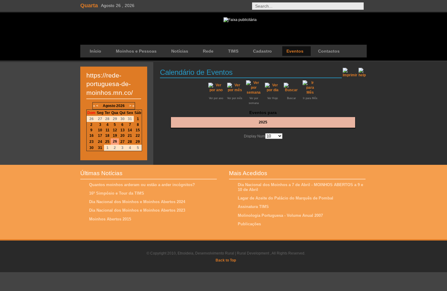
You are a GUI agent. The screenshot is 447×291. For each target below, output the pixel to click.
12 (115, 130)
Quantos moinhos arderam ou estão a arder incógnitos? (142, 184)
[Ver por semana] (253, 92)
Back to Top (226, 260)
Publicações (249, 224)
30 (91, 148)
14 (130, 130)
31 (100, 148)
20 (122, 135)
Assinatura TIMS (253, 206)
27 (122, 142)
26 (115, 141)
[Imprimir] (350, 71)
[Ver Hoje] (272, 90)
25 (107, 142)
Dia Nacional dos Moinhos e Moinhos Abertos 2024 (137, 201)
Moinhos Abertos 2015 (110, 219)
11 (107, 130)
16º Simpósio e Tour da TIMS (116, 193)
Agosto (109, 106)
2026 (120, 106)
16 (91, 135)
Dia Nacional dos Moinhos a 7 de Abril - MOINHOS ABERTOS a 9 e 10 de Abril (300, 187)
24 (100, 142)
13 (122, 130)
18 (107, 135)
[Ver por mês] (234, 90)
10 (100, 130)
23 (91, 142)
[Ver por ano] (216, 90)
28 (130, 142)
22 (138, 135)
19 (115, 135)
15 (138, 130)
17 (100, 135)
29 (138, 142)
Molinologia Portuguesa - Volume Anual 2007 (280, 215)
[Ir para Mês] (310, 92)
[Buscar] (291, 90)
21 (130, 135)
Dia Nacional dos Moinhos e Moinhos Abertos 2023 (137, 210)
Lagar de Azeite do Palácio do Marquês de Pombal (285, 198)
